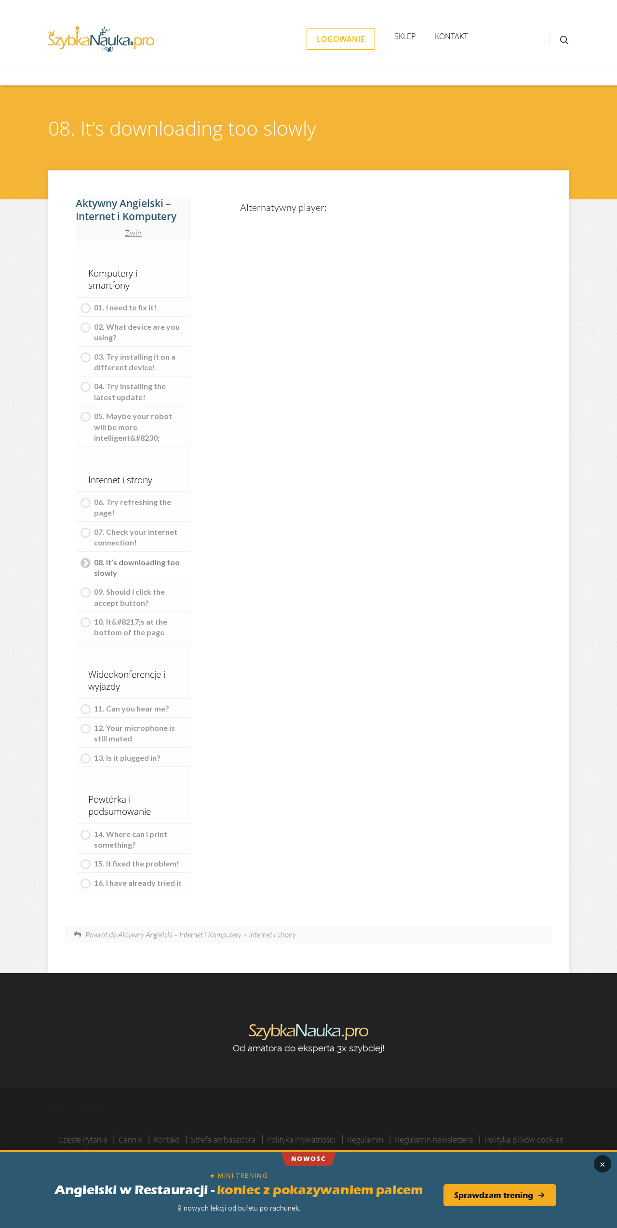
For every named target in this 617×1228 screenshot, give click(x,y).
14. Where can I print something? (130, 839)
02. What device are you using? (137, 332)
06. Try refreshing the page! (132, 507)
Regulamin (365, 1139)
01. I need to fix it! (125, 307)
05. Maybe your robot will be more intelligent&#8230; (133, 426)
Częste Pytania (82, 1139)
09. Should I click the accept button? (129, 597)
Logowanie (341, 39)
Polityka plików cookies (523, 1139)
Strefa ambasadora (223, 1139)
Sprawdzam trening (493, 1195)
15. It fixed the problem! (136, 863)
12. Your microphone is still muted (134, 733)
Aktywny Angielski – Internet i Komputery (126, 209)
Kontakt (451, 36)
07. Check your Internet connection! (135, 537)
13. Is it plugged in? (127, 757)
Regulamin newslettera (434, 1139)
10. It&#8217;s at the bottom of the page (130, 627)
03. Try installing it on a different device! (134, 362)
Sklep (405, 36)
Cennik (130, 1139)
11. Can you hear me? (131, 708)
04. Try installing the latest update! (130, 391)
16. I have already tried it (138, 882)
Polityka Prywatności (301, 1139)
